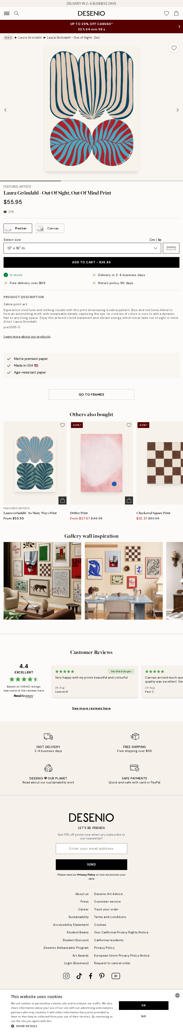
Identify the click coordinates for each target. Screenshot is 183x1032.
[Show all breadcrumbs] (8, 37)
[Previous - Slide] (5, 109)
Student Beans (78, 932)
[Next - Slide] (177, 109)
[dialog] (91, 1011)
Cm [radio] (152, 240)
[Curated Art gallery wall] (42, 581)
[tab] (30, 179)
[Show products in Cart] (176, 13)
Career (83, 909)
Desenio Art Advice (108, 894)
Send (91, 864)
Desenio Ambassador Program (66, 948)
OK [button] (143, 1005)
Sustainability (79, 917)
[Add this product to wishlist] (174, 47)
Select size (12, 240)
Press (85, 901)
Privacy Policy (86, 874)
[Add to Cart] (62, 500)
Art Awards (81, 955)
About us (82, 894)
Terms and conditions (110, 917)
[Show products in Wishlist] (166, 13)
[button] (171, 248)
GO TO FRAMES (91, 394)
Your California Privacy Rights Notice (121, 932)
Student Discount (76, 940)
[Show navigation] (7, 13)
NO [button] (143, 1016)
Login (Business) (76, 963)
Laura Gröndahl (30, 37)
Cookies (100, 925)
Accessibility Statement (71, 925)
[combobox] (177, 995)
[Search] (16, 13)
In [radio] (159, 240)
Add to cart (91, 262)
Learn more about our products (27, 336)
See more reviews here (91, 708)
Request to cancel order (112, 963)
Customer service (107, 901)
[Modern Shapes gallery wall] (123, 581)
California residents (109, 940)
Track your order (106, 909)
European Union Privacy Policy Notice (122, 955)
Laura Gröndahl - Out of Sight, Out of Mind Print (74, 37)
